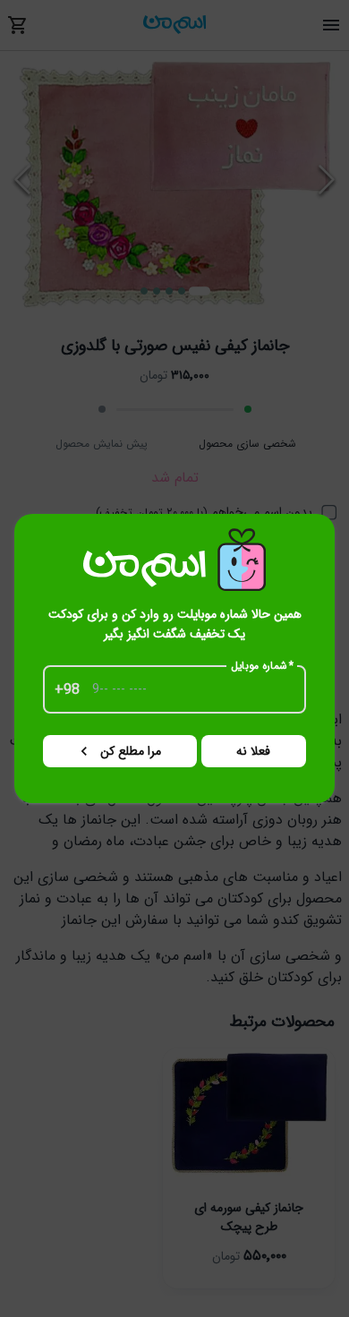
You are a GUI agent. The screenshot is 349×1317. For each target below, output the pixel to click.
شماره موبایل (262, 666)
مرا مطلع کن (130, 751)
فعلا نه (253, 751)
